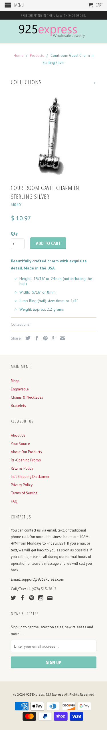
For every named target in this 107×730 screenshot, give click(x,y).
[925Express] (54, 31)
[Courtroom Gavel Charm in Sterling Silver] (53, 135)
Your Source (20, 443)
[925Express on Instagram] (40, 597)
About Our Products (26, 451)
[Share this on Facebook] (35, 338)
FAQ (14, 501)
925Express (35, 694)
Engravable (20, 389)
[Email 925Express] (50, 597)
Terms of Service (24, 493)
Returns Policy (22, 468)
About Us (18, 435)
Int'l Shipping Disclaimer (30, 476)
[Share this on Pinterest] (44, 338)
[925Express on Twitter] (13, 597)
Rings (15, 380)
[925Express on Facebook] (22, 597)
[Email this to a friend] (61, 338)
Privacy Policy (22, 484)
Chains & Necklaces (27, 397)
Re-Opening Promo (26, 460)
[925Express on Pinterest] (31, 597)
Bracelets (18, 405)
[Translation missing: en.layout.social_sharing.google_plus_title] (52, 338)
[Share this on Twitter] (27, 337)
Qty (14, 233)
